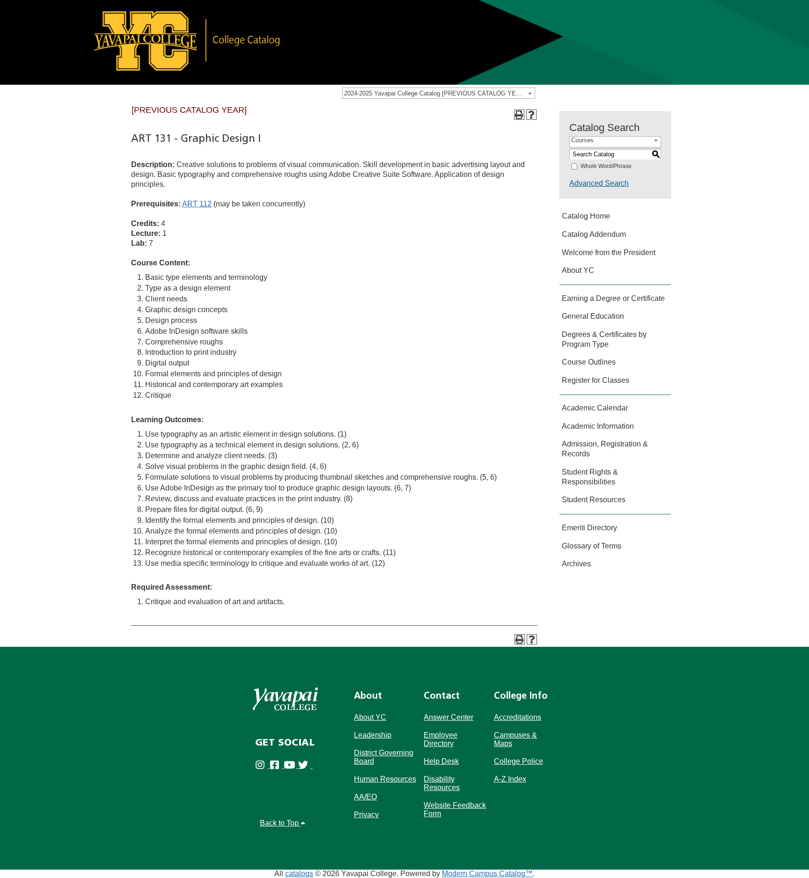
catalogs (299, 874)
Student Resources (593, 500)
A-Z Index (510, 779)
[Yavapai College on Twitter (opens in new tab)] (305, 765)
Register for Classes (595, 380)
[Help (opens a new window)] (531, 115)
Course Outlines (589, 362)
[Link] (404, 42)
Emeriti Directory (589, 528)
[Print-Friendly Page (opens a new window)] (519, 115)
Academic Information (598, 426)
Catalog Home (586, 216)
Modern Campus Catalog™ (487, 874)
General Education (593, 316)
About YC (578, 270)
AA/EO (365, 797)
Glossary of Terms (591, 546)
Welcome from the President (608, 252)
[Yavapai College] (285, 699)
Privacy (366, 815)
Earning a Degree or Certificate (613, 298)
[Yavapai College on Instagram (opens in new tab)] (262, 765)
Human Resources (385, 779)
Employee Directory (440, 739)
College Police (518, 761)
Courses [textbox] (582, 140)
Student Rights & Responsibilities (590, 477)
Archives (576, 564)
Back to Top (280, 823)
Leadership (372, 735)
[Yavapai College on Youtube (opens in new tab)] (291, 765)
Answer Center (448, 717)
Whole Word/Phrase (606, 166)
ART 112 (197, 204)
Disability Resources (442, 783)
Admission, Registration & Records (605, 449)
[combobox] (438, 93)
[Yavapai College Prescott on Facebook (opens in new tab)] (277, 765)
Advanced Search (599, 183)
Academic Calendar (595, 408)
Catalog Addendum (594, 234)
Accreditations (517, 717)
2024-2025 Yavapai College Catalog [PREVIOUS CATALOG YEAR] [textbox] (435, 93)
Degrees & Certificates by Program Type (604, 339)
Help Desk (441, 761)
